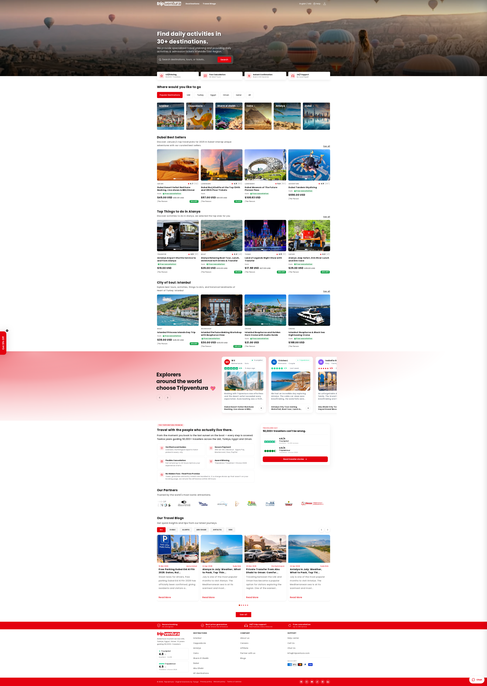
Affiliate (244, 648)
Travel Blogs (209, 3)
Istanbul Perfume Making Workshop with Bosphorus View (221, 333)
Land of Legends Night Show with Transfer (263, 259)
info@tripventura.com (299, 653)
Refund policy (219, 682)
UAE (188, 95)
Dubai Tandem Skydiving (303, 187)
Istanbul (197, 638)
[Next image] (195, 165)
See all (326, 146)
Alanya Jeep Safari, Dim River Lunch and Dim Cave (309, 259)
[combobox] (189, 59)
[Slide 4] (180, 178)
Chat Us (291, 648)
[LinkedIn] (328, 682)
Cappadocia (199, 643)
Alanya (186, 529)
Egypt (213, 95)
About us (244, 638)
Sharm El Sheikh (201, 658)
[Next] (327, 529)
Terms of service (234, 682)
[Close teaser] (7, 330)
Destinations (192, 3)
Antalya (217, 529)
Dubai (172, 529)
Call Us (291, 643)
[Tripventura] (168, 634)
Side (230, 529)
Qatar (239, 95)
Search (224, 59)
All (249, 95)
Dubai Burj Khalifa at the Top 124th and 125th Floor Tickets (220, 189)
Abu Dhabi (201, 529)
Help (318, 3)
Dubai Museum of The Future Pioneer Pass (261, 189)
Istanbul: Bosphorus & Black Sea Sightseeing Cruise (307, 333)
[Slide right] (167, 397)
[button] (239, 605)
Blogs (243, 658)
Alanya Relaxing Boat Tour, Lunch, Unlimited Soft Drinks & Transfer (220, 259)
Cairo (196, 653)
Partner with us (247, 653)
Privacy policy (206, 682)
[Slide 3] (178, 178)
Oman (226, 95)
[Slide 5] (181, 178)
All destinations (201, 673)
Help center (293, 638)
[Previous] (321, 529)
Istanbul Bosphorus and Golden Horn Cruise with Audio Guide (262, 333)
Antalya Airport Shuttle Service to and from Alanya (176, 259)
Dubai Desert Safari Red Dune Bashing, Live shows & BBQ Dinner (176, 189)
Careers (244, 643)
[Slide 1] (174, 178)
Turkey (200, 95)
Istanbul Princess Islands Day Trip (176, 332)
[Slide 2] (220, 178)
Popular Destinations (170, 95)
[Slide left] (159, 397)
